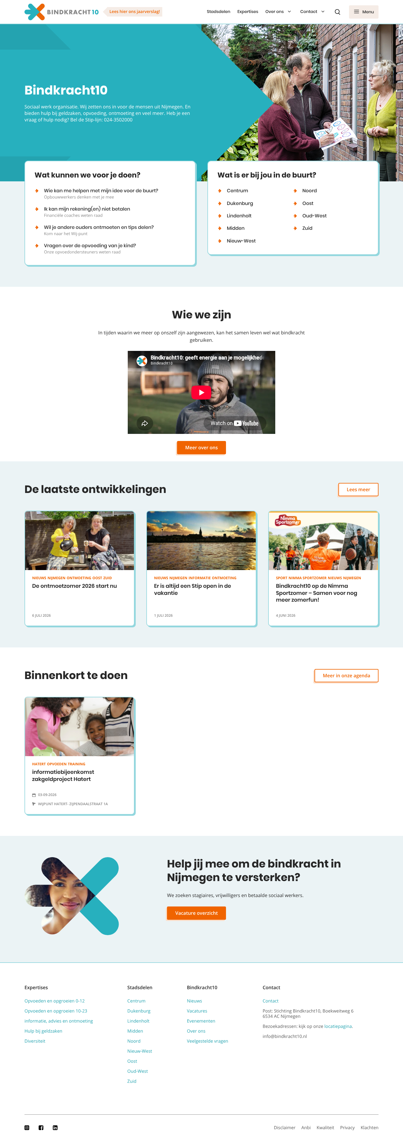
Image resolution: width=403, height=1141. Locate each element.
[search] (337, 11)
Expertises (247, 11)
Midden (236, 228)
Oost (308, 203)
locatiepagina (338, 1026)
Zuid (307, 228)
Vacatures (197, 1011)
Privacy (347, 1128)
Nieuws (194, 1001)
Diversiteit (34, 1041)
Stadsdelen (218, 11)
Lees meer (358, 489)
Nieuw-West (241, 240)
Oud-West (314, 215)
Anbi (306, 1128)
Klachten (370, 1128)
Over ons (274, 11)
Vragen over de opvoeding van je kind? (90, 248)
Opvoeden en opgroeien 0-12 (54, 1001)
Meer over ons (201, 447)
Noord (309, 190)
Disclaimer (284, 1128)
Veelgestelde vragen (207, 1041)
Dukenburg (240, 203)
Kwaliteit (325, 1128)
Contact (308, 11)
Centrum (237, 190)
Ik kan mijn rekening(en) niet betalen (87, 212)
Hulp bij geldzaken (43, 1031)
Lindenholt (239, 215)
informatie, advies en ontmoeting (58, 1021)
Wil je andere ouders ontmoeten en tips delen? (99, 230)
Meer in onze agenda (346, 675)
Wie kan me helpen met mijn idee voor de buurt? (101, 193)
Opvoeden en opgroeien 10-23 (55, 1011)
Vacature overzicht (196, 913)
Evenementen (201, 1021)
